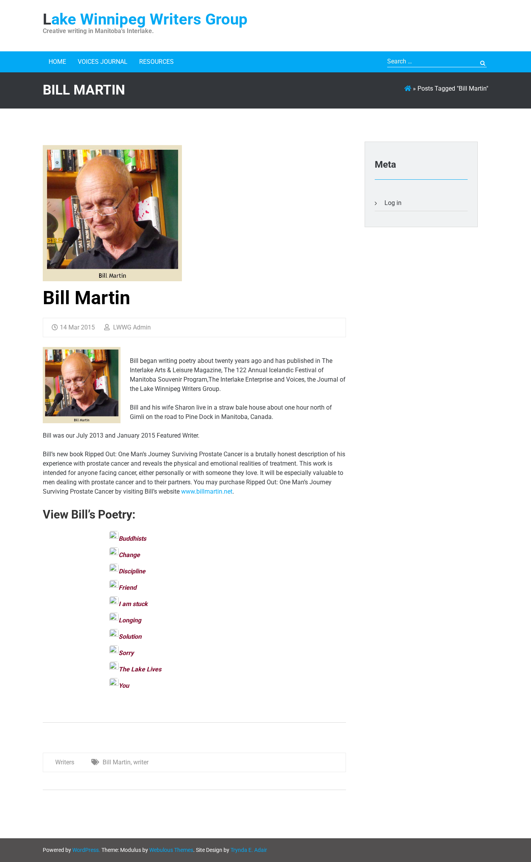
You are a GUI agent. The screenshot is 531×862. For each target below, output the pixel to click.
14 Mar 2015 (77, 327)
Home (57, 61)
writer (140, 762)
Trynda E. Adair (249, 850)
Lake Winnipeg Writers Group (145, 19)
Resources (156, 61)
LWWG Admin (131, 327)
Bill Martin (86, 298)
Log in (393, 203)
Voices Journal (103, 61)
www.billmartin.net (206, 491)
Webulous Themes (171, 850)
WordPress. (86, 850)
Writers (64, 762)
